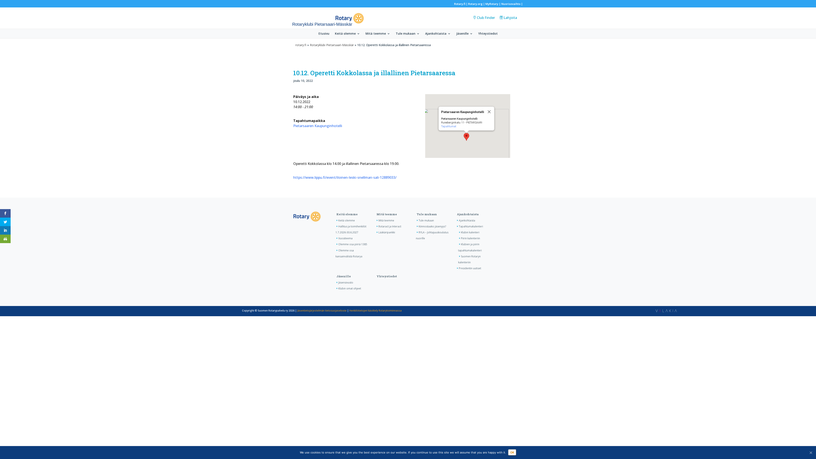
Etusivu (324, 33)
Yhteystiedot (488, 33)
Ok (512, 452)
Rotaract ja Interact (389, 226)
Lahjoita (510, 17)
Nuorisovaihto (510, 4)
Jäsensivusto (345, 282)
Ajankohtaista (435, 33)
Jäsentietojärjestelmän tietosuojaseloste (322, 310)
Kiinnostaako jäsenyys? (432, 226)
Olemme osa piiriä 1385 (352, 244)
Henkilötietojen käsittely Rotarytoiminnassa (375, 310)
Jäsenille (462, 33)
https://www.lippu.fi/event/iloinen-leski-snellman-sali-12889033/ (345, 177)
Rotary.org (475, 4)
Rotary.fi (459, 4)
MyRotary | (493, 4)
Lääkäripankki (386, 232)
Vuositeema (345, 238)
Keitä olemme (345, 33)
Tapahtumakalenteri (471, 226)
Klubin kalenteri (470, 232)
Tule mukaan (405, 33)
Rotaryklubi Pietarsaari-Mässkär (332, 45)
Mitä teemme (376, 33)
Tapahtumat (448, 126)
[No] (811, 452)
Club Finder (486, 17)
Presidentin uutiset (470, 268)
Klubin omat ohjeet (349, 288)
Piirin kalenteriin (470, 238)
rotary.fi (300, 45)
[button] (466, 137)
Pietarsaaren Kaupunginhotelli (317, 125)
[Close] (489, 112)
